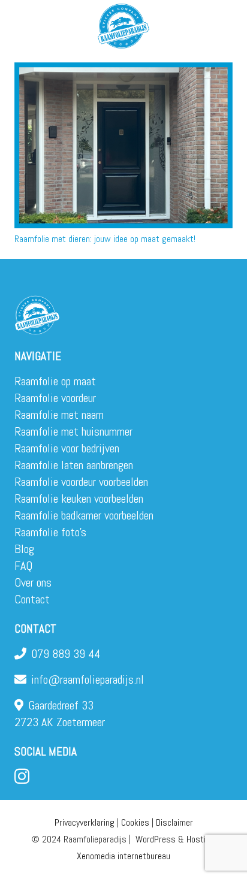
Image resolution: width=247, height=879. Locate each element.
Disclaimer (174, 822)
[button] (230, 24)
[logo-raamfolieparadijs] (123, 26)
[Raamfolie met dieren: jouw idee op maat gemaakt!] (123, 145)
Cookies (135, 822)
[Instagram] (21, 777)
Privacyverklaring (85, 822)
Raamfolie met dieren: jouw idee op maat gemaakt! (104, 238)
